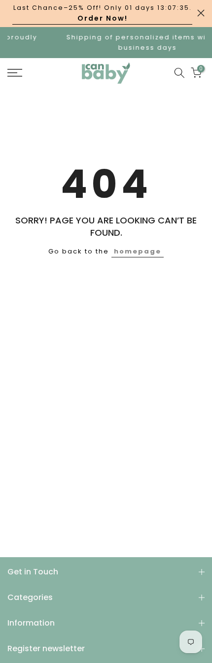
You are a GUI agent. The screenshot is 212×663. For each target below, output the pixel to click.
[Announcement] (102, 13)
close (201, 13)
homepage (137, 251)
